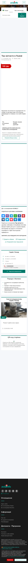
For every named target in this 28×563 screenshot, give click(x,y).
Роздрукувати (21, 239)
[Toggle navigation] (4, 2)
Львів (19, 58)
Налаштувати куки (20, 560)
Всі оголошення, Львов (7, 505)
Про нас (3, 518)
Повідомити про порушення (15, 242)
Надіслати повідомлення (15, 271)
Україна (15, 58)
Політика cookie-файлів (7, 534)
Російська (6, 493)
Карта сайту (4, 504)
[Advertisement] (14, 34)
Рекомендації (4, 521)
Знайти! (22, 16)
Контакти (3, 532)
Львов (6, 10)
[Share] (3, 215)
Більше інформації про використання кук (15, 556)
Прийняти (10, 560)
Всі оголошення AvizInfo (7, 507)
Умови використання (6, 535)
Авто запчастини (19, 10)
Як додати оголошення (7, 520)
